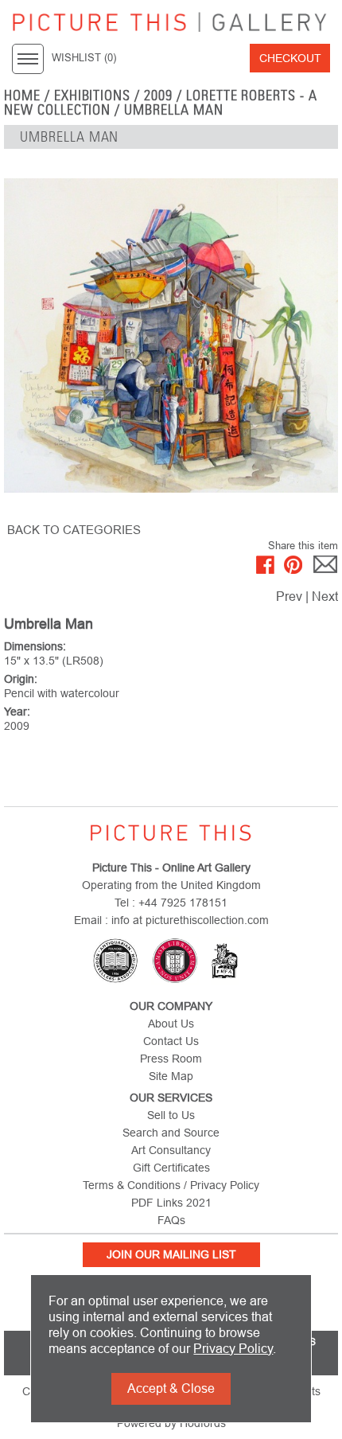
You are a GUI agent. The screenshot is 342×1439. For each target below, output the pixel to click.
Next (325, 596)
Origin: (20, 679)
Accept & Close (171, 1388)
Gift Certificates (171, 1167)
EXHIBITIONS (92, 95)
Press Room (171, 1058)
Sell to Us (171, 1115)
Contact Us (171, 1041)
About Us (171, 1023)
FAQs (171, 1220)
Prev (289, 596)
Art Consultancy (171, 1150)
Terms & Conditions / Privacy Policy (171, 1185)
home (22, 95)
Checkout (290, 58)
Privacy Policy (233, 1348)
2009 (158, 95)
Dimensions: (35, 646)
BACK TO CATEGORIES (74, 529)
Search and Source (171, 1132)
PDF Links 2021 (171, 1202)
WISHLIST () (84, 58)
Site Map (171, 1076)
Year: (17, 711)
